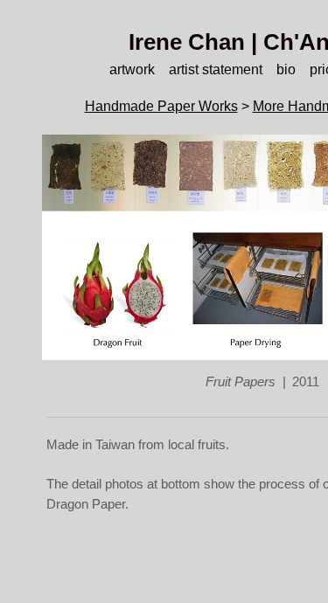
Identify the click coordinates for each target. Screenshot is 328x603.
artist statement (215, 69)
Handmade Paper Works (161, 106)
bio (286, 69)
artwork (132, 69)
